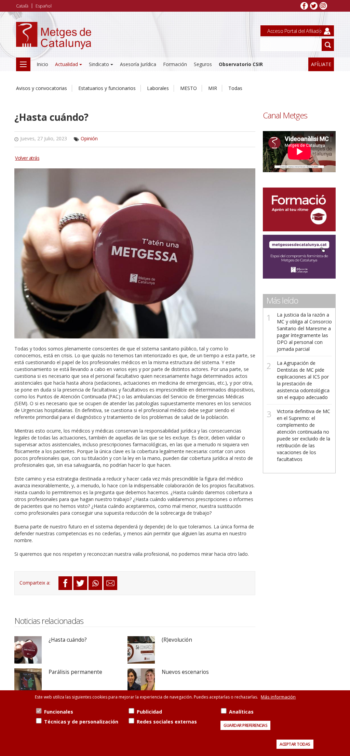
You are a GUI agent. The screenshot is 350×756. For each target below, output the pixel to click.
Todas (235, 88)
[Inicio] (53, 41)
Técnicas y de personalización (81, 721)
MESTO (188, 88)
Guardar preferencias (245, 725)
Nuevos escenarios (185, 672)
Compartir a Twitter (80, 583)
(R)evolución (177, 639)
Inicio (42, 64)
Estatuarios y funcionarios (107, 88)
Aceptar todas (295, 744)
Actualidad (66, 64)
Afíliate (321, 64)
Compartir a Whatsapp (95, 583)
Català (22, 5)
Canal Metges (285, 115)
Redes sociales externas (167, 721)
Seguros (203, 64)
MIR (212, 88)
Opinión (89, 138)
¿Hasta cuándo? (68, 639)
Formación (175, 64)
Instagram (323, 6)
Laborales (158, 88)
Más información (278, 697)
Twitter (314, 6)
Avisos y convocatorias (41, 88)
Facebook (304, 6)
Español (44, 5)
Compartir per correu (110, 583)
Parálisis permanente (75, 672)
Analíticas (241, 711)
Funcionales (58, 711)
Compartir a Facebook (65, 583)
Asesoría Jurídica (138, 64)
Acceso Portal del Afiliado (294, 30)
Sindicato (99, 64)
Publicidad (149, 711)
